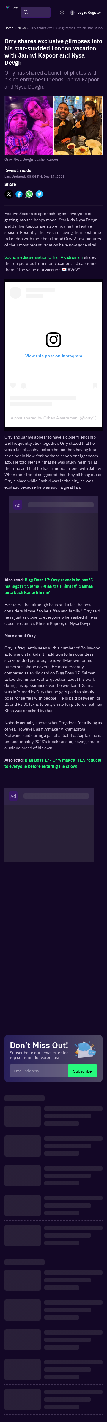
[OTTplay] (12, 12)
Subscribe (82, 1071)
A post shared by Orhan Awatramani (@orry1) (54, 418)
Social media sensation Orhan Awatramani (43, 257)
